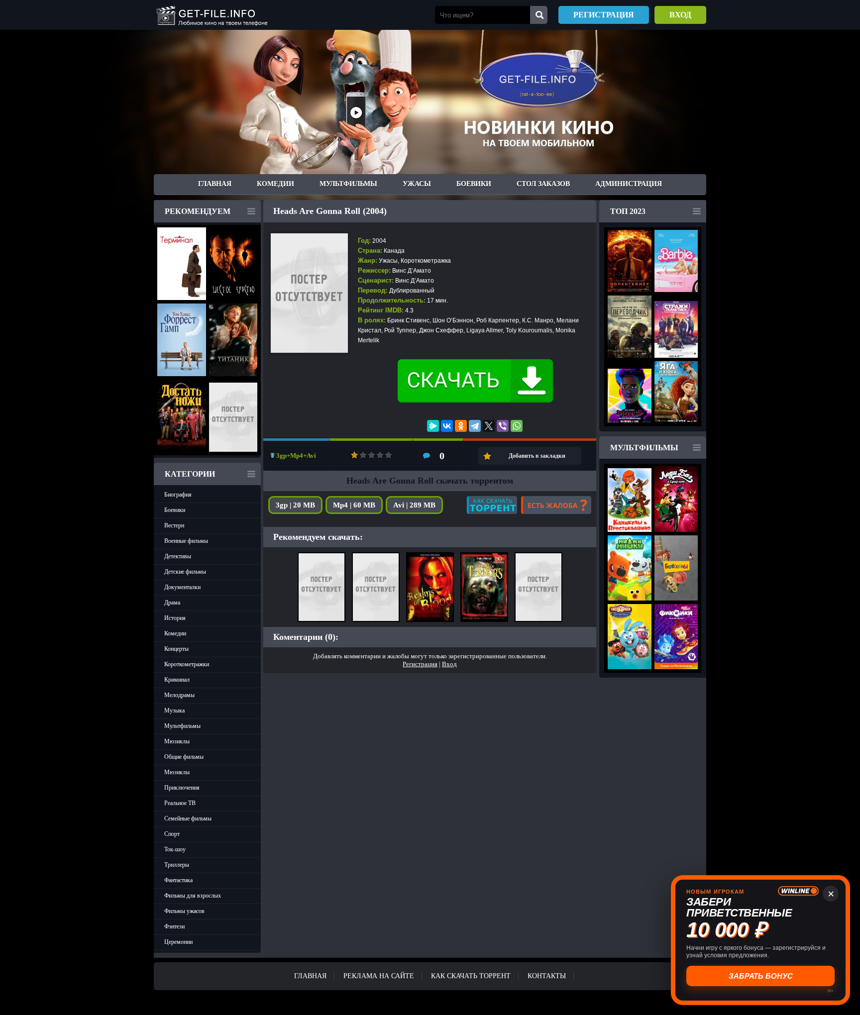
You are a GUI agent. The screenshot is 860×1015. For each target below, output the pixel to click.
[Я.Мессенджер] (433, 426)
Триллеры (176, 865)
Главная (214, 184)
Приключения (182, 788)
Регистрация (603, 14)
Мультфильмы (348, 184)
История (175, 618)
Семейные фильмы (188, 818)
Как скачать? (492, 505)
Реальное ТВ (180, 803)
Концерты (176, 649)
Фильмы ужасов (184, 911)
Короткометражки (186, 664)
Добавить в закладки (537, 455)
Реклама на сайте (378, 976)
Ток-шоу (175, 849)
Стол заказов (543, 184)
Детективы (177, 556)
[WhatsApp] (517, 426)
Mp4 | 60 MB (354, 505)
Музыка (174, 710)
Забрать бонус (761, 976)
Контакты (547, 976)
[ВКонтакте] (447, 426)
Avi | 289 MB (414, 505)
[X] (489, 426)
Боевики (473, 184)
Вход (680, 14)
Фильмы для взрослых (192, 896)
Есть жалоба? (556, 505)
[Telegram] (475, 426)
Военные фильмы (186, 541)
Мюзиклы (177, 741)
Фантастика (178, 880)
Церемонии (178, 942)
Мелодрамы (179, 695)
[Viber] (503, 426)
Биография (178, 495)
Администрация (628, 184)
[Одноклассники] (461, 426)
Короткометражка (426, 260)
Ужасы (417, 184)
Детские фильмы (185, 572)
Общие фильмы (184, 757)
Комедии (275, 184)
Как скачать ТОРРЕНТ (471, 976)
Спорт (172, 834)
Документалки (182, 587)
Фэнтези (174, 926)
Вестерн (174, 525)
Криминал (177, 680)
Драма (172, 603)
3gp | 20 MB (295, 505)
